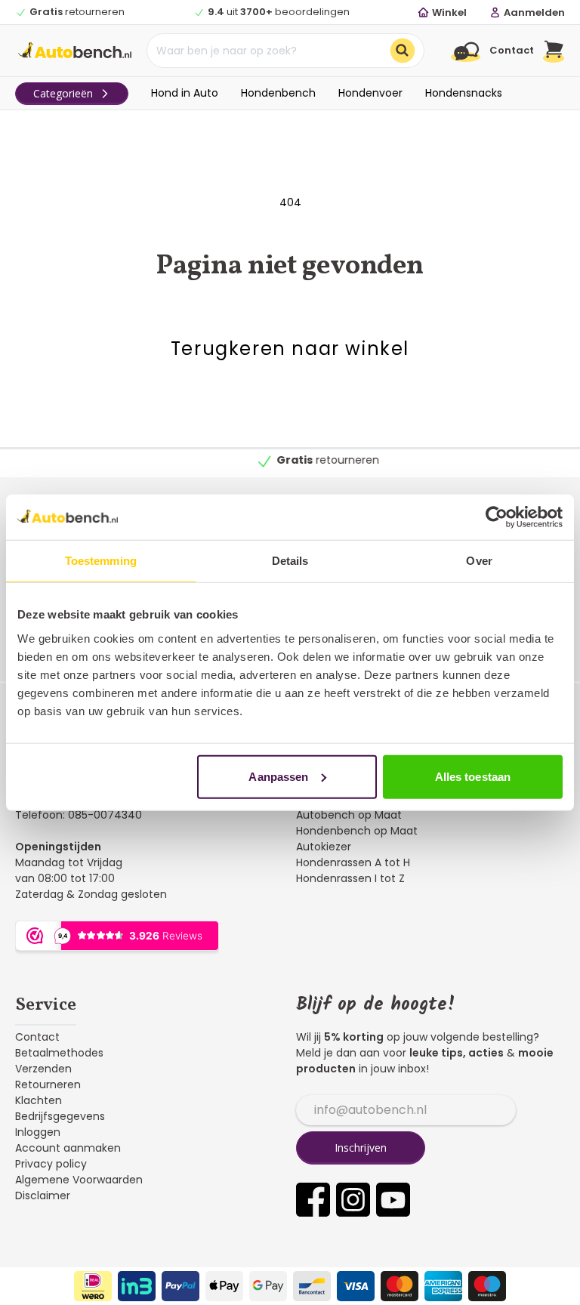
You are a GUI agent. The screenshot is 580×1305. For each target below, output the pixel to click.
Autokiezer (323, 846)
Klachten (38, 1100)
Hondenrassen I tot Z (350, 878)
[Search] (402, 50)
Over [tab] (479, 560)
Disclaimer (42, 1195)
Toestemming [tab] (101, 560)
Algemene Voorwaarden (79, 1179)
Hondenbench (278, 92)
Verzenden (43, 1068)
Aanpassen (278, 776)
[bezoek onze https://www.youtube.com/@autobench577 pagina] (393, 1200)
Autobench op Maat (349, 814)
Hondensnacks (463, 92)
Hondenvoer (370, 92)
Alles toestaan (473, 776)
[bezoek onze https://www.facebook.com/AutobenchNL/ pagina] (313, 1200)
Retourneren (48, 1084)
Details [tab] (290, 560)
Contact (37, 1036)
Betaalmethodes (59, 1052)
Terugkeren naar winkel (290, 348)
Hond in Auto (184, 92)
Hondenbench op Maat (357, 830)
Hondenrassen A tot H (353, 862)
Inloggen (37, 1132)
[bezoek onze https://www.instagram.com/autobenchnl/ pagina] (353, 1200)
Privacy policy (51, 1163)
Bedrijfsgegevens (60, 1116)
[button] (554, 51)
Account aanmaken (68, 1147)
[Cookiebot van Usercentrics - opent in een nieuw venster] (496, 517)
